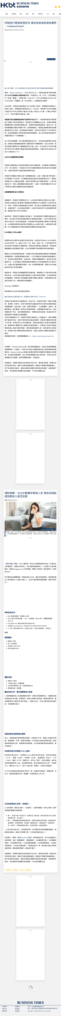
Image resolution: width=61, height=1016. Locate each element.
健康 (27, 14)
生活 (48, 14)
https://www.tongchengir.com (43, 336)
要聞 (6, 14)
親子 (33, 14)
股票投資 (16, 870)
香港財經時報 (23, 6)
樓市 (21, 14)
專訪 (54, 14)
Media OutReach (16, 92)
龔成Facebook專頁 (25, 837)
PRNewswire (8, 997)
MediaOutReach (9, 30)
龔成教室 (28, 870)
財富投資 (14, 14)
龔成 (6, 500)
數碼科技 (40, 14)
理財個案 (9, 564)
